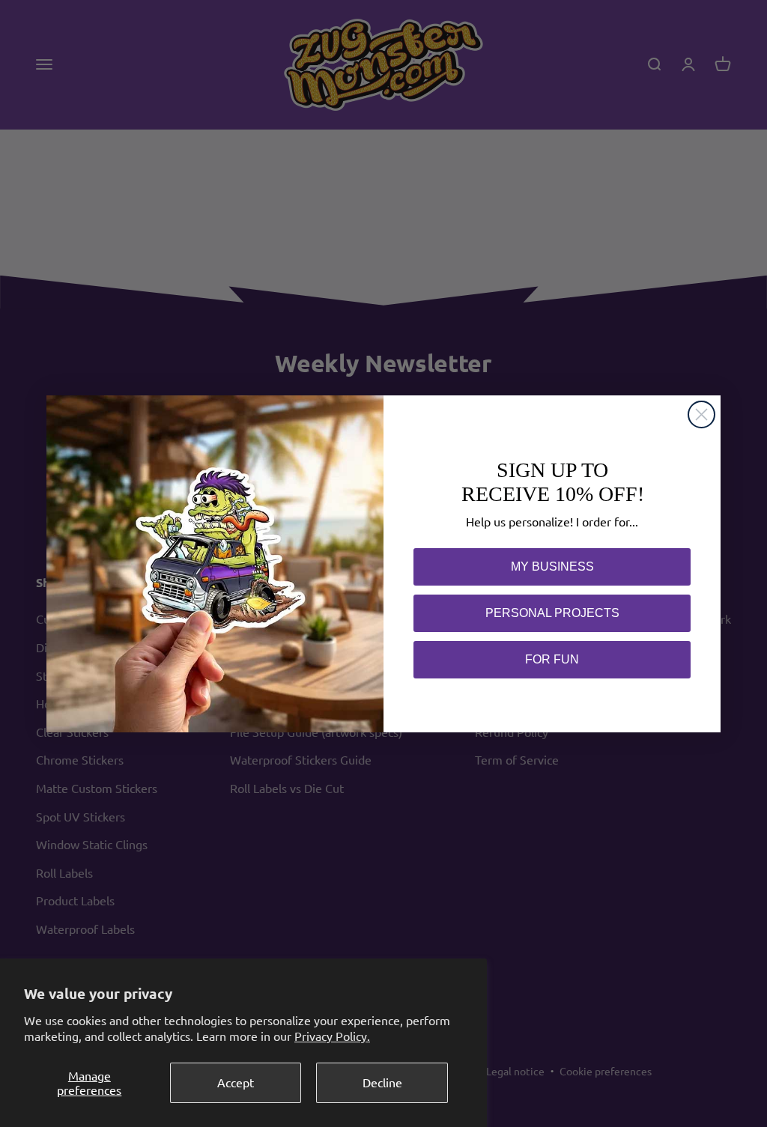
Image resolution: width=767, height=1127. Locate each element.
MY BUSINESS (552, 566)
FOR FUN (552, 659)
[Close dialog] (701, 414)
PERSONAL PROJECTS (552, 613)
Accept (235, 1082)
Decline (382, 1082)
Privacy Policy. (332, 1035)
